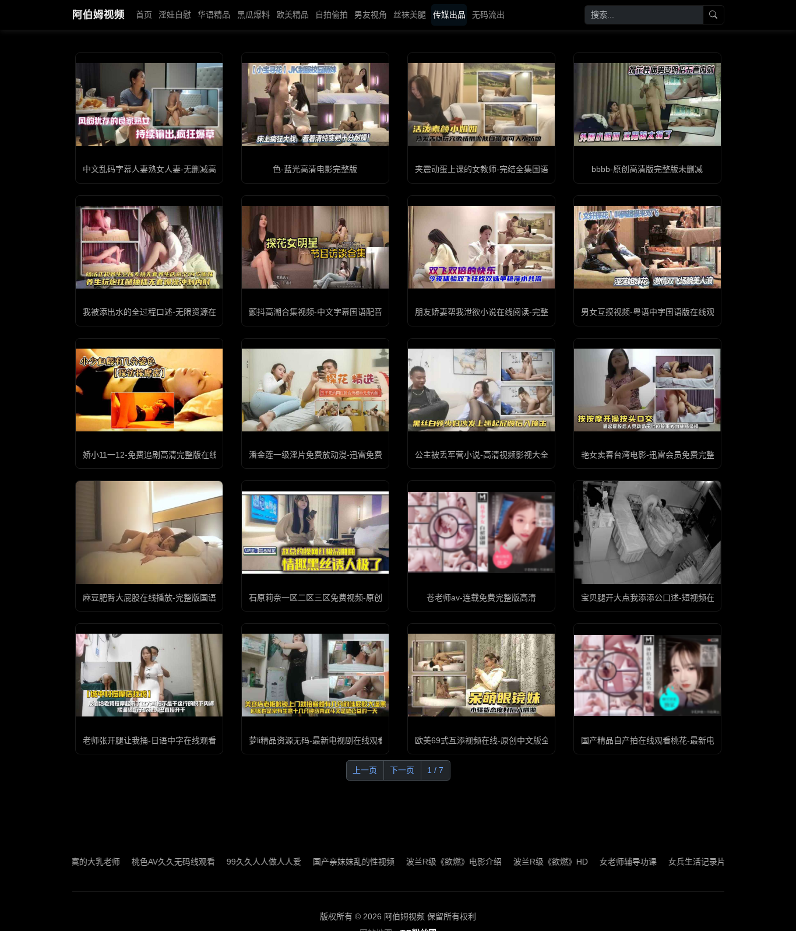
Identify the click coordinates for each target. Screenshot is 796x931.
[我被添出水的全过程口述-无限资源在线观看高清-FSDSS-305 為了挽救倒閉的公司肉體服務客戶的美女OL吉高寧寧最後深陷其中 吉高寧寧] (149, 247)
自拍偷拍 (331, 14)
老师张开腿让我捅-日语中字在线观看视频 (158, 740)
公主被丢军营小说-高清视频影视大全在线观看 (498, 454)
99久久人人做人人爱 (230, 861)
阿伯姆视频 (98, 14)
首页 (144, 14)
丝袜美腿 (409, 14)
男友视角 (370, 14)
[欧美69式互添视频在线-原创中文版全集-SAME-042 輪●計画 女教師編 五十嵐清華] (481, 675)
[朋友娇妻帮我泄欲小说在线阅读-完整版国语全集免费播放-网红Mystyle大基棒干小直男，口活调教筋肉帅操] (481, 247)
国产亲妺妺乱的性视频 (320, 861)
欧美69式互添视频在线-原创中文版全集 (486, 740)
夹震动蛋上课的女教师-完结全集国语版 (486, 169)
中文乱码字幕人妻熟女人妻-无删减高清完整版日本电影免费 (190, 169)
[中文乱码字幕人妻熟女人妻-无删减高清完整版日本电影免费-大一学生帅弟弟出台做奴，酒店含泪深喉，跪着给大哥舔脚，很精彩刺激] (149, 104)
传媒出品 (449, 14)
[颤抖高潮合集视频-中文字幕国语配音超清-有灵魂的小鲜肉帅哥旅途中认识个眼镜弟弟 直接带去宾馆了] (315, 247)
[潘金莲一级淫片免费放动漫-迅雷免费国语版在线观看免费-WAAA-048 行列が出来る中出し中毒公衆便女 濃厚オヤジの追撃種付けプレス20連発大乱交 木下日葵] (315, 390)
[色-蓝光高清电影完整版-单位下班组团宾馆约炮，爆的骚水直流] (315, 104)
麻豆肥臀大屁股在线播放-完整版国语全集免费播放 (174, 597)
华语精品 (214, 14)
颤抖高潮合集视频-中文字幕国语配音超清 (324, 312)
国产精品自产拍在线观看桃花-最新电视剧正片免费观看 (680, 740)
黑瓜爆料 (253, 14)
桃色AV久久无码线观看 (139, 861)
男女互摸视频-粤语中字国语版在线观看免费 (660, 312)
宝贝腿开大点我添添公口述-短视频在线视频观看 (668, 597)
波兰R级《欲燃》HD (517, 861)
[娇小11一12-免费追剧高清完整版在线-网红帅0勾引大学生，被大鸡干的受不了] (149, 390)
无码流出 (488, 14)
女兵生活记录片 (663, 861)
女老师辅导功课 (594, 861)
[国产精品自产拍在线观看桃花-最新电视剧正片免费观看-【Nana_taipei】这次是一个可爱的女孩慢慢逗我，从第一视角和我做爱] (647, 675)
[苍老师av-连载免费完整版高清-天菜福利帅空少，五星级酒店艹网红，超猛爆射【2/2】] (481, 532)
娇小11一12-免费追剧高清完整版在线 (150, 454)
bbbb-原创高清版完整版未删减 (647, 169)
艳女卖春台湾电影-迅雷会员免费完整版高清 (660, 454)
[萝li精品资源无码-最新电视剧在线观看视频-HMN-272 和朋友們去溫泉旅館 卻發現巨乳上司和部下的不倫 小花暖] (315, 675)
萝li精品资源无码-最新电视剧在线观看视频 (325, 740)
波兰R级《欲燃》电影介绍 (420, 861)
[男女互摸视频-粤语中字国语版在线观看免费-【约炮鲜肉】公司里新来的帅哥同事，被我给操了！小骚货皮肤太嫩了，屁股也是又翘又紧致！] (647, 247)
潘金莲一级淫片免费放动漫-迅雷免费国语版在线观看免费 (352, 454)
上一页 (365, 770)
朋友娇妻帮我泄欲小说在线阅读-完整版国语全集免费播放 (518, 312)
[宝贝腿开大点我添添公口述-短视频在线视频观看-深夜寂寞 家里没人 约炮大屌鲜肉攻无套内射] (647, 532)
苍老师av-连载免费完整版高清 (481, 597)
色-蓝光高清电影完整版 (315, 169)
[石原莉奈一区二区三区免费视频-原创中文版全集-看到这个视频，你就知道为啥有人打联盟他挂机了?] (315, 532)
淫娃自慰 (175, 14)
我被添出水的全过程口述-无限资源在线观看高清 (170, 312)
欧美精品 (292, 14)
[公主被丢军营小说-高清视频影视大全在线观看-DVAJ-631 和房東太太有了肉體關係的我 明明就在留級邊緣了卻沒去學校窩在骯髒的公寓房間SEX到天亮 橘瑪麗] (481, 390)
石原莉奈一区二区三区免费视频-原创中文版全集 (336, 597)
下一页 (402, 770)
